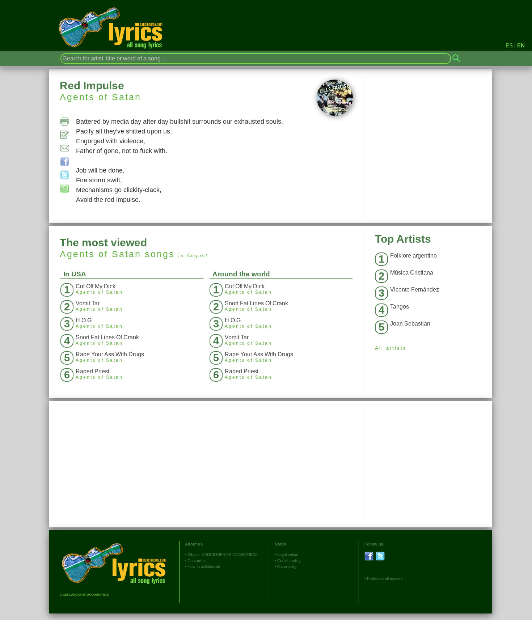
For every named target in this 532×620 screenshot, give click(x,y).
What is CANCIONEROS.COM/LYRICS (222, 554)
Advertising (286, 566)
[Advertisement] (428, 458)
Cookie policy (289, 561)
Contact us (197, 561)
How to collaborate (203, 566)
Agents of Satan (100, 97)
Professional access (385, 578)
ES (509, 45)
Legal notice (287, 554)
